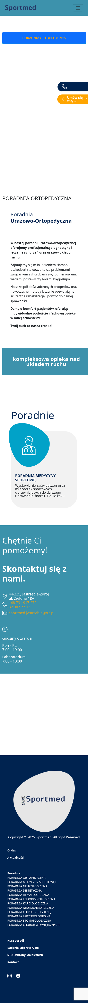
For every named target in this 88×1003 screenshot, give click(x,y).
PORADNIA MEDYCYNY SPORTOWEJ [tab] (44, 50)
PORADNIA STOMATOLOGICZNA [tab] (44, 167)
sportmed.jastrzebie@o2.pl (31, 612)
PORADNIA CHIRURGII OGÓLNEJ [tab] (44, 141)
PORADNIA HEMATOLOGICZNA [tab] (44, 89)
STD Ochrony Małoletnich (25, 955)
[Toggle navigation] (78, 7)
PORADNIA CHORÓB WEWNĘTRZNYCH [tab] (44, 180)
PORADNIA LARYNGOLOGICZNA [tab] (44, 154)
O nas (11, 850)
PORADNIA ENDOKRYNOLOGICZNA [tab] (44, 102)
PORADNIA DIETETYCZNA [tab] (44, 76)
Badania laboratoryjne (23, 948)
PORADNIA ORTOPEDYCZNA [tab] (44, 38)
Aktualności (15, 857)
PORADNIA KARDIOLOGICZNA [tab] (44, 115)
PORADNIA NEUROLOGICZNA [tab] (44, 64)
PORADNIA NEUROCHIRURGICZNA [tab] (44, 128)
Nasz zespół (15, 940)
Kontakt (13, 962)
